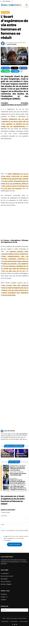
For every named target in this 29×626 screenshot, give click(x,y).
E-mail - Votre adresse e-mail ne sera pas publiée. (14, 530)
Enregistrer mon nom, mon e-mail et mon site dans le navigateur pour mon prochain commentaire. (15, 538)
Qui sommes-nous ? (7, 576)
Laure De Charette (9, 430)
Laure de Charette (21, 434)
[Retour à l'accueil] (11, 5)
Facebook (4, 594)
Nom (2, 524)
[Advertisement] (14, 156)
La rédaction (5, 573)
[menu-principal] (26, 4)
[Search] (26, 609)
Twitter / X (4, 597)
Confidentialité (4, 621)
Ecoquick (5, 12)
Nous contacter (6, 581)
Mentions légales (6, 584)
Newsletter (4, 579)
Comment (4, 515)
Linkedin (3, 599)
